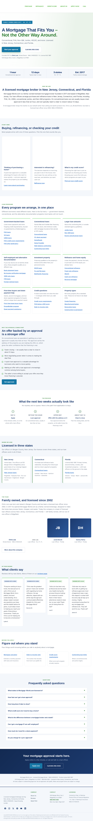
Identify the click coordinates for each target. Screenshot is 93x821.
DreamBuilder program (11, 306)
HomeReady (38, 240)
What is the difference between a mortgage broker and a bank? (30, 717)
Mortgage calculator (10, 655)
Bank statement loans (11, 270)
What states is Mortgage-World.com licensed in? (25, 690)
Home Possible (39, 243)
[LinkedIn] (25, 808)
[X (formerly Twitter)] (13, 808)
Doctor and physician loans (74, 236)
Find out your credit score (74, 181)
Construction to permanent (73, 310)
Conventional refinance (72, 268)
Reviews (33, 798)
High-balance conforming (42, 246)
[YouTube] (21, 808)
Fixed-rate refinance (71, 271)
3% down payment (40, 237)
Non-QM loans (69, 233)
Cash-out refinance (71, 277)
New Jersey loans (10, 473)
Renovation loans (70, 307)
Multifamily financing (41, 274)
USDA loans (8, 238)
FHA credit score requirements (14, 241)
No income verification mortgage (15, 273)
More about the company (13, 550)
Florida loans (69, 473)
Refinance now (39, 183)
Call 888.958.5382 (32, 49)
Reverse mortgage (71, 279)
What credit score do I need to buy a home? (23, 711)
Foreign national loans (11, 282)
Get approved (9, 382)
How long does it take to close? (19, 704)
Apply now (36, 766)
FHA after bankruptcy (11, 243)
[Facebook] (5, 808)
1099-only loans (9, 276)
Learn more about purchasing (14, 185)
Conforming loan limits (41, 249)
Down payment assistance (12, 309)
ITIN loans (7, 279)
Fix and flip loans (39, 271)
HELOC (67, 274)
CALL (84, 6)
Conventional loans (40, 234)
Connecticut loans (41, 470)
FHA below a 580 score (42, 304)
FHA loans (7, 232)
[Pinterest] (17, 808)
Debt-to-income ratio (41, 307)
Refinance (40, 6)
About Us (33, 795)
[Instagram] (9, 808)
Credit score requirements (43, 301)
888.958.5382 (54, 799)
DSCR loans (38, 268)
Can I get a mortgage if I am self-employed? (23, 724)
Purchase (28, 6)
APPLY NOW (75, 6)
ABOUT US (63, 6)
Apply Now (34, 801)
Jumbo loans (69, 230)
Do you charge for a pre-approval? (20, 738)
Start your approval (11, 49)
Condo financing (70, 301)
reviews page (42, 574)
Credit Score (52, 6)
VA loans (7, 235)
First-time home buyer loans (13, 303)
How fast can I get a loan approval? (20, 697)
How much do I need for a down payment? (23, 731)
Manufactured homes (72, 304)
